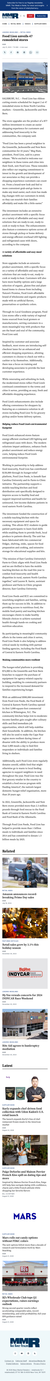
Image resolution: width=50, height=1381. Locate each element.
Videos (28, 24)
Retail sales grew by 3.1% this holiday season (20, 946)
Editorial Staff (21, 1361)
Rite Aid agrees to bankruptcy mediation (20, 1047)
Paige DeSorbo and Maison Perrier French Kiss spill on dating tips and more (24, 1175)
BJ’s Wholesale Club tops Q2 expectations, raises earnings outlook (20, 1301)
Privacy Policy (40, 1364)
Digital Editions (12, 1364)
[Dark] (21, 16)
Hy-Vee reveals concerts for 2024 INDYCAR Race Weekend (22, 996)
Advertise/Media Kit (37, 1361)
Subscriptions (26, 1364)
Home (4, 24)
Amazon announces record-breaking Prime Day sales (19, 895)
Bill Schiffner (8, 1194)
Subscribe (41, 16)
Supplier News (40, 24)
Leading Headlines (10, 32)
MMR (4, 44)
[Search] (24, 16)
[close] (47, 5)
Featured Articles (10, 941)
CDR (30, 16)
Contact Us (9, 1361)
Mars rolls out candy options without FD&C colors (20, 1239)
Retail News (16, 24)
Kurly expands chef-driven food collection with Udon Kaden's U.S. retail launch (23, 1112)
